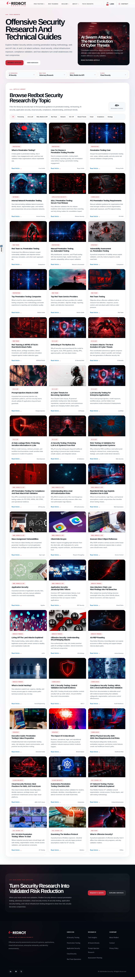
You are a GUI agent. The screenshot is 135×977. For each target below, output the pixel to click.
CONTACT (124, 4)
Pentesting (21, 116)
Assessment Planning (95, 958)
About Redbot (114, 937)
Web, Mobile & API (42, 116)
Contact (112, 943)
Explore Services (116, 893)
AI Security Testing (73, 937)
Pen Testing (39, 4)
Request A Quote (97, 893)
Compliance (100, 116)
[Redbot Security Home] (16, 3)
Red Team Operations (74, 959)
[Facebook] (16, 971)
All (13, 116)
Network (63, 116)
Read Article (17, 168)
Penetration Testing (73, 943)
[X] (21, 971)
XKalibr (65, 4)
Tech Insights (87, 4)
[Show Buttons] (1, 246)
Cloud (91, 116)
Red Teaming (53, 4)
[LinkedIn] (11, 971)
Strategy (110, 116)
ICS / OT (71, 116)
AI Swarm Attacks (93, 943)
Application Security (73, 948)
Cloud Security (71, 954)
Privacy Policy (113, 948)
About (75, 4)
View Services (32, 62)
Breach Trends (82, 116)
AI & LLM (30, 116)
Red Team (54, 116)
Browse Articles (14, 62)
